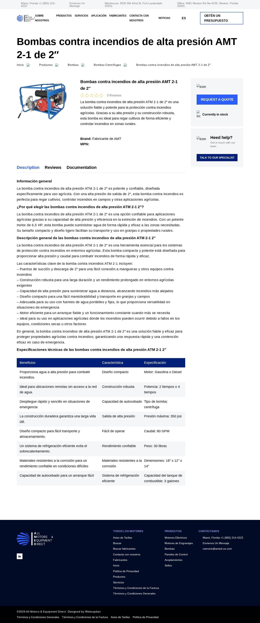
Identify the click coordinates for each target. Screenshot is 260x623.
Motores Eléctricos (176, 537)
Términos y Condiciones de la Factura (136, 587)
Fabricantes (118, 15)
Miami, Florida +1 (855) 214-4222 (38, 4)
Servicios (81, 15)
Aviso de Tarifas (122, 537)
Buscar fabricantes (124, 548)
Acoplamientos (173, 559)
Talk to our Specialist (217, 157)
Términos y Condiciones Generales (134, 593)
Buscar (117, 543)
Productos (64, 15)
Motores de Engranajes (179, 543)
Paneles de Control (176, 554)
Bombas (170, 548)
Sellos (168, 565)
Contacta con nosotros (126, 554)
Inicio (116, 565)
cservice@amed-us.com (217, 548)
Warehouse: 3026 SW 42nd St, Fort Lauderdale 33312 (133, 4)
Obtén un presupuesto (216, 18)
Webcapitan (93, 611)
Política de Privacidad (126, 571)
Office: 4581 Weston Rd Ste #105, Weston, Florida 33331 (207, 4)
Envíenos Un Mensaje (77, 4)
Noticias (164, 18)
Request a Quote (217, 99)
